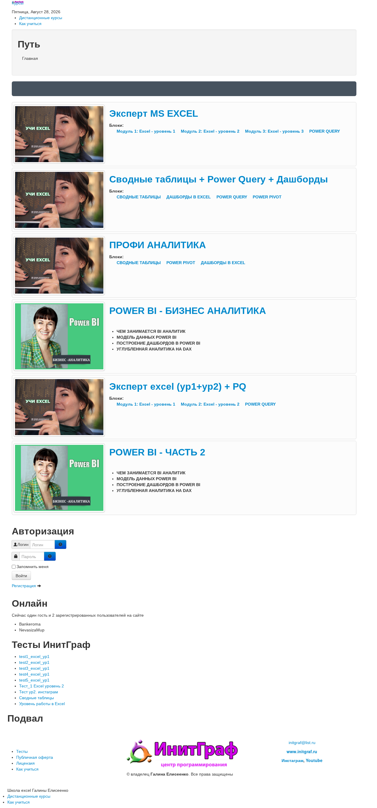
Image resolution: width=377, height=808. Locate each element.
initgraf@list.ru (302, 742)
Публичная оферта (34, 757)
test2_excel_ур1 (34, 662)
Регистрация (24, 585)
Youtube (314, 760)
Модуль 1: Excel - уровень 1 (146, 131)
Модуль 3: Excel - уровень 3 (275, 131)
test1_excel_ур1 (34, 656)
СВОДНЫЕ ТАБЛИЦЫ (139, 197)
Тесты (22, 751)
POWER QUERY (324, 131)
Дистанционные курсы (40, 17)
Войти (21, 575)
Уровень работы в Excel (42, 703)
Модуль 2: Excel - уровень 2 (211, 131)
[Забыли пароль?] (50, 556)
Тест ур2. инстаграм (38, 691)
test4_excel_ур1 (34, 674)
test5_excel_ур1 (34, 680)
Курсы (18, 3)
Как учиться (30, 23)
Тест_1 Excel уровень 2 (41, 686)
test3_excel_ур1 (34, 668)
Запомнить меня (32, 566)
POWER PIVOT (267, 197)
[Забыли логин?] (60, 544)
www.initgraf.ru (302, 751)
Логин (23, 544)
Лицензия (25, 763)
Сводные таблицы (36, 697)
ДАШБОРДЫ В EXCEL (189, 197)
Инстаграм (292, 760)
